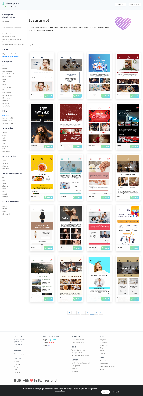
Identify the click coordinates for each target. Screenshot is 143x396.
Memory (4, 206)
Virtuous (5, 163)
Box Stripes (5, 168)
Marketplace (104, 345)
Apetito (4, 132)
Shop (4, 66)
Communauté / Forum (9, 36)
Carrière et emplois (78, 340)
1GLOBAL (75, 371)
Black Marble (6, 214)
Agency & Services (7, 95)
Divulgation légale (77, 353)
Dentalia (4, 194)
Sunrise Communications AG (81, 363)
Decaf (4, 191)
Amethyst (5, 146)
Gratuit (49, 96)
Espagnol (17, 372)
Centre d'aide (104, 361)
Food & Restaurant (8, 74)
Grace (4, 188)
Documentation (7, 42)
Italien (16, 369)
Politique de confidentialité (80, 355)
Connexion (119, 4)
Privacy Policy (60, 391)
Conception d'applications (8, 15)
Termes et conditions (78, 350)
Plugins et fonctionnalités (10, 54)
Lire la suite (116, 392)
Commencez (134, 4)
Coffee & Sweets (7, 76)
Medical (4, 90)
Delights (4, 79)
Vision (4, 183)
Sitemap (102, 353)
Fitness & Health (7, 92)
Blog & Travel (6, 98)
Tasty (4, 160)
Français (5, 21)
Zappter (49, 340)
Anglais (16, 361)
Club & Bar (5, 82)
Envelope (5, 196)
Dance (4, 84)
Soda (4, 138)
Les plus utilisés (7, 120)
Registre (103, 340)
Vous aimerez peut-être (9, 123)
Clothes (4, 68)
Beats (4, 140)
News (102, 350)
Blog (101, 348)
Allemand (17, 364)
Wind (3, 143)
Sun (3, 148)
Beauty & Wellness (7, 71)
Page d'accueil (6, 34)
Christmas (5, 103)
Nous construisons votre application (13, 44)
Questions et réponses (107, 366)
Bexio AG (75, 368)
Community (104, 363)
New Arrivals (6, 151)
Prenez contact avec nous (22, 354)
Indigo (4, 211)
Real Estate (5, 100)
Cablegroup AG (76, 366)
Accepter (105, 392)
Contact (102, 369)
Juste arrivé (6, 115)
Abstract (5, 186)
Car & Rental (6, 106)
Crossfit (4, 208)
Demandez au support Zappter (11, 39)
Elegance (5, 166)
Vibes (4, 178)
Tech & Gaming (6, 87)
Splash (4, 135)
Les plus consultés (8, 118)
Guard (4, 180)
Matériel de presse (78, 342)
